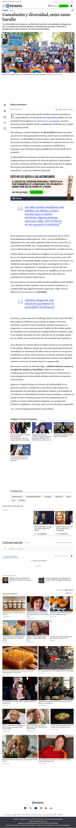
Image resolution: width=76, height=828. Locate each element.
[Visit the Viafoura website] (69, 590)
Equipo (40, 815)
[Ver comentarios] (72, 11)
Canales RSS (7, 815)
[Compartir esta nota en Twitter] (5, 111)
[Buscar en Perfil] (72, 2)
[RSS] (46, 808)
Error (13, 500)
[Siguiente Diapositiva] (72, 524)
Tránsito (60, 815)
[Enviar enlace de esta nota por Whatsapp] (5, 117)
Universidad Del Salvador (33, 496)
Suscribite (63, 6)
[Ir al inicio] (14, 6)
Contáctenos (26, 815)
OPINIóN (5, 10)
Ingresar (54, 6)
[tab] (10, 556)
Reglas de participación (49, 815)
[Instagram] (41, 808)
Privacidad (34, 815)
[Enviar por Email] (5, 123)
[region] (38, 566)
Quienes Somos (16, 815)
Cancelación (58, 496)
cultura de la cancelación (48, 120)
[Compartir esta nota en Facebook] (5, 105)
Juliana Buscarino (17, 496)
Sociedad (21, 500)
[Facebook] (25, 808)
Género (69, 496)
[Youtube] (36, 808)
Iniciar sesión (60, 542)
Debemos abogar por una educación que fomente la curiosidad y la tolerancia (39, 303)
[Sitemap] (51, 808)
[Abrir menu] (3, 6)
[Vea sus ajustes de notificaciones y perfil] (72, 6)
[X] (30, 808)
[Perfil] (38, 803)
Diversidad (48, 496)
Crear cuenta (68, 542)
